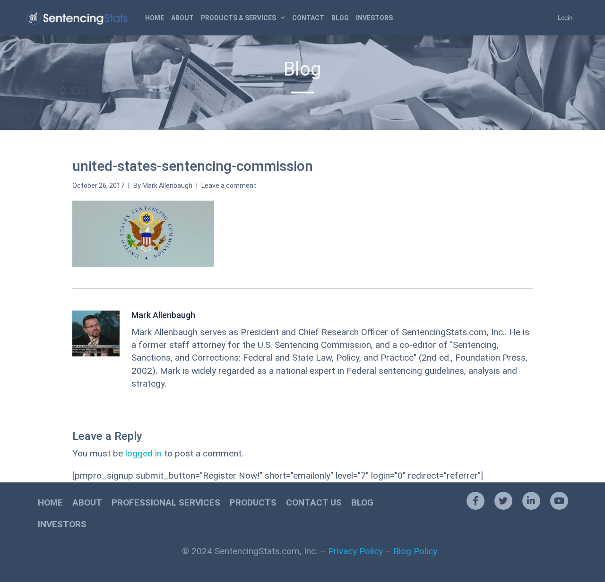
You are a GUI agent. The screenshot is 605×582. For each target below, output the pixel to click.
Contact (308, 18)
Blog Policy (415, 551)
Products (253, 502)
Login (565, 17)
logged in (143, 453)
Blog (340, 18)
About (182, 18)
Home (154, 18)
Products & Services (238, 18)
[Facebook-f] (475, 501)
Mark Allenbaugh (167, 185)
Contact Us (314, 502)
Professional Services (166, 502)
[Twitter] (503, 501)
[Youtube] (559, 501)
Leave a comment (228, 185)
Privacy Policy (355, 551)
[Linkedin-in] (531, 501)
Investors (374, 18)
